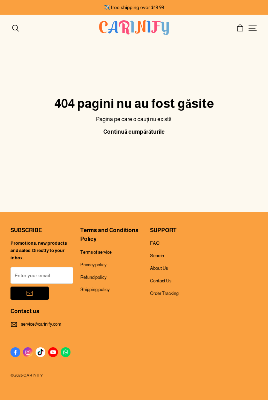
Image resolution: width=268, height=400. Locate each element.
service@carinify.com (41, 324)
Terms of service (96, 252)
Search (157, 255)
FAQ (154, 243)
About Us (159, 268)
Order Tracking (164, 293)
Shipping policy (95, 289)
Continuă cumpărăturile (134, 132)
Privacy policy (93, 264)
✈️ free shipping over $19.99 (134, 7)
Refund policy (93, 277)
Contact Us (160, 280)
